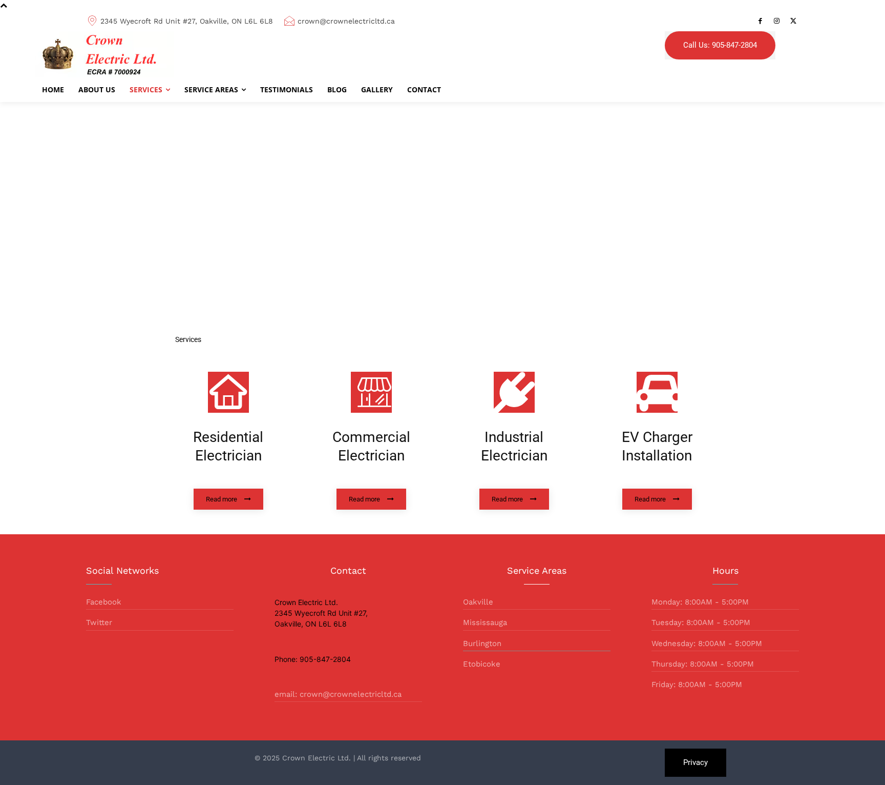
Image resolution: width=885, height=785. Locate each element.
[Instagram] (777, 21)
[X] (793, 21)
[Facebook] (760, 21)
